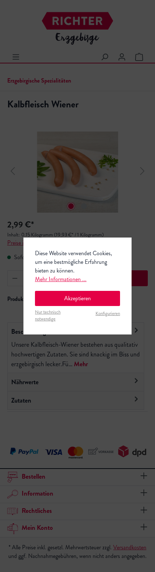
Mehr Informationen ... (61, 279)
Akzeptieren (77, 298)
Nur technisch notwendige (48, 315)
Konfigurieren (108, 313)
